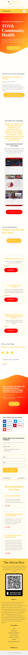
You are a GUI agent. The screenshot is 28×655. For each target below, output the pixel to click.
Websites (13, 81)
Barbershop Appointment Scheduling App (13, 514)
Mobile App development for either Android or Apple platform (14, 316)
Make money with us (14, 632)
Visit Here (7, 505)
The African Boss (6, 11)
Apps (7, 326)
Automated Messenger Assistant (14, 286)
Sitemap (14, 639)
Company (5, 81)
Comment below (6, 446)
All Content (14, 630)
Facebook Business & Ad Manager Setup (13, 536)
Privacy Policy (14, 635)
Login (14, 628)
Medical (9, 81)
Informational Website (12, 496)
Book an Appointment (14, 641)
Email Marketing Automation (14, 259)
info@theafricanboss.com (14, 1)
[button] (24, 11)
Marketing (8, 265)
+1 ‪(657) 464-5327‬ (14, 3)
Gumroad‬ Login (14, 7)
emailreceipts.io (21, 7)
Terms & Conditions (14, 637)
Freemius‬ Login (7, 7)
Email (4, 462)
